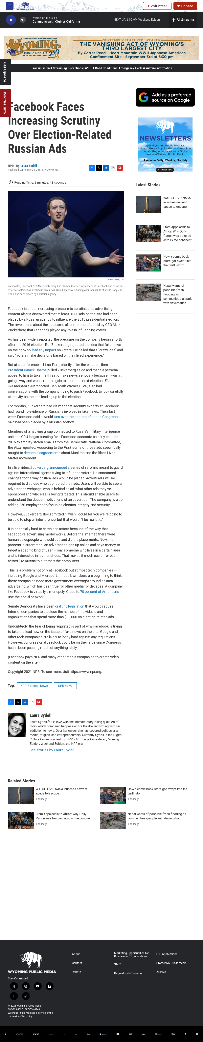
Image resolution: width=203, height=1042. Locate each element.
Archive (161, 972)
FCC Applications (166, 954)
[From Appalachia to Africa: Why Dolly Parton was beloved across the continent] (148, 233)
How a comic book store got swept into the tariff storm (177, 261)
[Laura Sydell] (17, 725)
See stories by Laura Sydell (52, 750)
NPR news (65, 685)
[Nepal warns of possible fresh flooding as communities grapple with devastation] (148, 292)
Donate (187, 6)
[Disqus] (101, 886)
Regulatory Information (128, 973)
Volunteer (159, 6)
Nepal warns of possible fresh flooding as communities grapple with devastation (177, 294)
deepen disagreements (42, 453)
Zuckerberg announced (49, 467)
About (76, 954)
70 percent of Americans (99, 592)
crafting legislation (69, 606)
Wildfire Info (5, 103)
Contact (77, 963)
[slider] (29, 20)
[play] (11, 20)
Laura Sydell (28, 166)
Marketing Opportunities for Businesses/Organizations (131, 955)
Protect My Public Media (171, 963)
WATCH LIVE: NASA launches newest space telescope (177, 202)
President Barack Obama (27, 370)
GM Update (5, 72)
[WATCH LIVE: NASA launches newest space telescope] (148, 204)
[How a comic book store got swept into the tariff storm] (148, 262)
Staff (117, 964)
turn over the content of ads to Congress (86, 417)
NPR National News (34, 685)
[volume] (22, 19)
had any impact (44, 350)
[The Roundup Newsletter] (165, 144)
